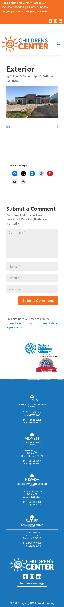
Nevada (32, 479)
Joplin (32, 400)
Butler (32, 520)
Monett (32, 438)
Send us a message (32, 583)
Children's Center (20, 76)
